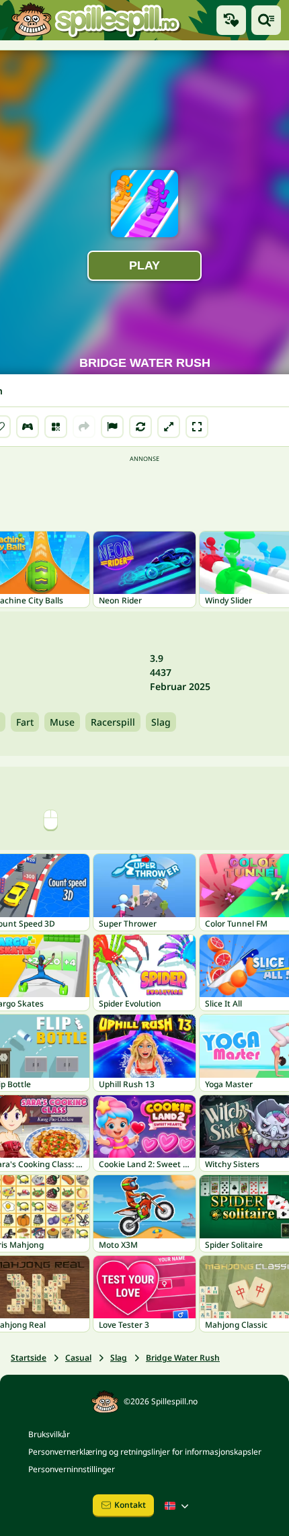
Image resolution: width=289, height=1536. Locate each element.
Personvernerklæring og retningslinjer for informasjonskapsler (144, 1451)
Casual (78, 1357)
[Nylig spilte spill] (231, 20)
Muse (62, 722)
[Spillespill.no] (95, 20)
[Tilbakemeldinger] (112, 426)
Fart (25, 722)
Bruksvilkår (49, 1434)
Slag (161, 722)
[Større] (168, 426)
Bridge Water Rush (183, 1357)
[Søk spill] (266, 20)
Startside (28, 1357)
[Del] (84, 426)
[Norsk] (178, 1505)
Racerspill (113, 722)
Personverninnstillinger (71, 1469)
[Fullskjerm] (196, 426)
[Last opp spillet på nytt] (140, 426)
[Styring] (27, 426)
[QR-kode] (55, 426)
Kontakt (130, 1504)
